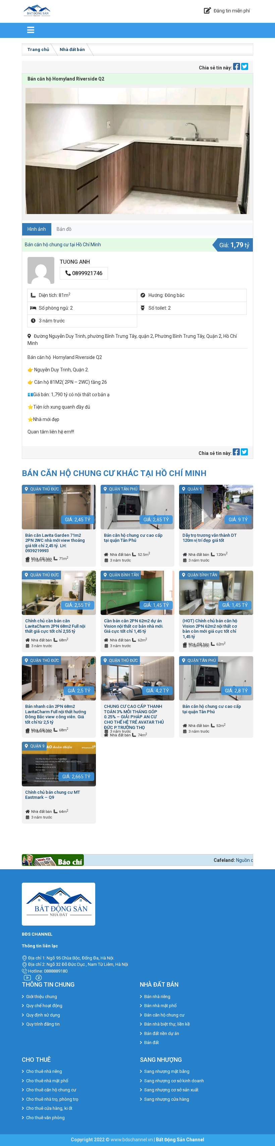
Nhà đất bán (72, 49)
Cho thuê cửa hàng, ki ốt (49, 1108)
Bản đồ (64, 229)
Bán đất (151, 1042)
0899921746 (86, 273)
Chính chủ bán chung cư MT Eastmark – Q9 (52, 795)
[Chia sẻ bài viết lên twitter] (244, 67)
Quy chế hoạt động (44, 1005)
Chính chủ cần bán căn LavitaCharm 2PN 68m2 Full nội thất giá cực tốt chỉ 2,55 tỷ (55, 626)
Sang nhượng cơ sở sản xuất (171, 1089)
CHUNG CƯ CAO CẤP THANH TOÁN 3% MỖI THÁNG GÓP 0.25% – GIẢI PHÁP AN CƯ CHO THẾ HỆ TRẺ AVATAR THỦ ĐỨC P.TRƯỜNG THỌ (134, 717)
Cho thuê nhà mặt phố (47, 1080)
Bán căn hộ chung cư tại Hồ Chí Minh (63, 244)
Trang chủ (38, 49)
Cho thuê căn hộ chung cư (51, 1089)
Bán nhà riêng (157, 996)
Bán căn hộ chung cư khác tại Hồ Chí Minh (114, 473)
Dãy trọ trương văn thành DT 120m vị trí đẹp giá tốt (209, 538)
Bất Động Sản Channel (180, 1139)
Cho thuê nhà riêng (44, 1071)
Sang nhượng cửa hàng (166, 1099)
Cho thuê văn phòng (45, 1117)
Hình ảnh (37, 229)
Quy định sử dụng (43, 1015)
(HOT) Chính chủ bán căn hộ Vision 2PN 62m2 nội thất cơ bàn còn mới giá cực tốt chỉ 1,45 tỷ (209, 628)
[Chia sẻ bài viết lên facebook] (237, 67)
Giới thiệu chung (41, 996)
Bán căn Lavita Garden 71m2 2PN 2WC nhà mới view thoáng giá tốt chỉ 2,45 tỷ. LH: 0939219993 (55, 543)
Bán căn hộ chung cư (164, 1015)
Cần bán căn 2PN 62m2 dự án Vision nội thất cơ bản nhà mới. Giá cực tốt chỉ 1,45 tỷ (134, 626)
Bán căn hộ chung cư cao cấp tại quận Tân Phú (133, 538)
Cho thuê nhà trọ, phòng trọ (52, 1099)
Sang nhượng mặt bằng (166, 1071)
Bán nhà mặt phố (160, 1005)
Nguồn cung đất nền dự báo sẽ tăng (220, 860)
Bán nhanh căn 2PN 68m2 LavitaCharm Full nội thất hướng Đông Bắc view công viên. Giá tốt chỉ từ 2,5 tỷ (55, 714)
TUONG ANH (75, 262)
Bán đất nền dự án (161, 1033)
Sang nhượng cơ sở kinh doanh (174, 1080)
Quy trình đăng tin (43, 1024)
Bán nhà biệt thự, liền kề (167, 1024)
